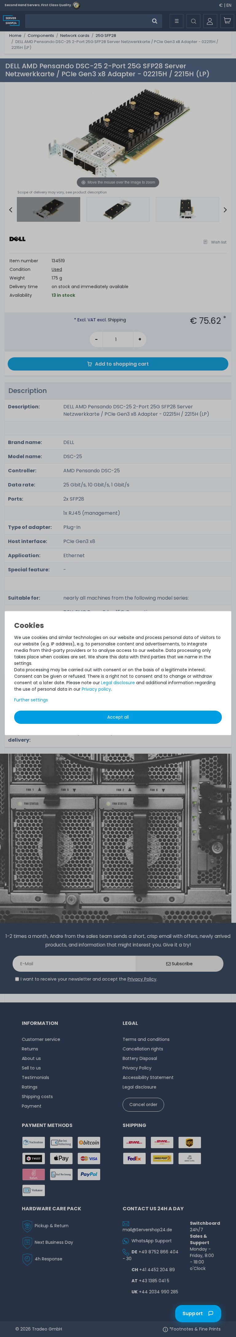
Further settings (31, 700)
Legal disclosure (118, 683)
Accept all (118, 717)
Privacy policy (96, 689)
